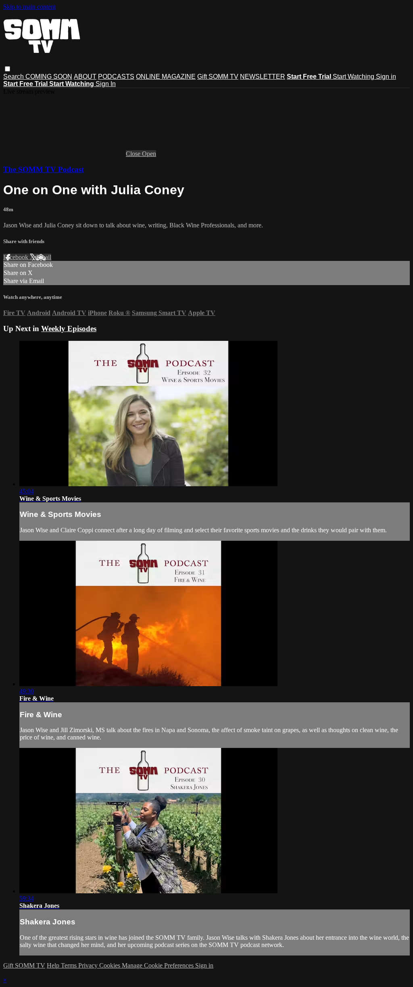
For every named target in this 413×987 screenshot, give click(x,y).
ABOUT (85, 76)
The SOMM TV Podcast (43, 169)
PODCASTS (116, 76)
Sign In (106, 83)
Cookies (110, 965)
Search (14, 76)
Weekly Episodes (68, 328)
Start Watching (354, 76)
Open (149, 153)
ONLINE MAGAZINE (166, 76)
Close (134, 153)
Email (43, 257)
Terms (69, 965)
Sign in (386, 76)
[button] (7, 68)
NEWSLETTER (262, 76)
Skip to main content (29, 6)
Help (54, 965)
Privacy (88, 965)
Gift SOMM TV (217, 76)
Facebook (16, 257)
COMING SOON (48, 76)
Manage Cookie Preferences (158, 965)
